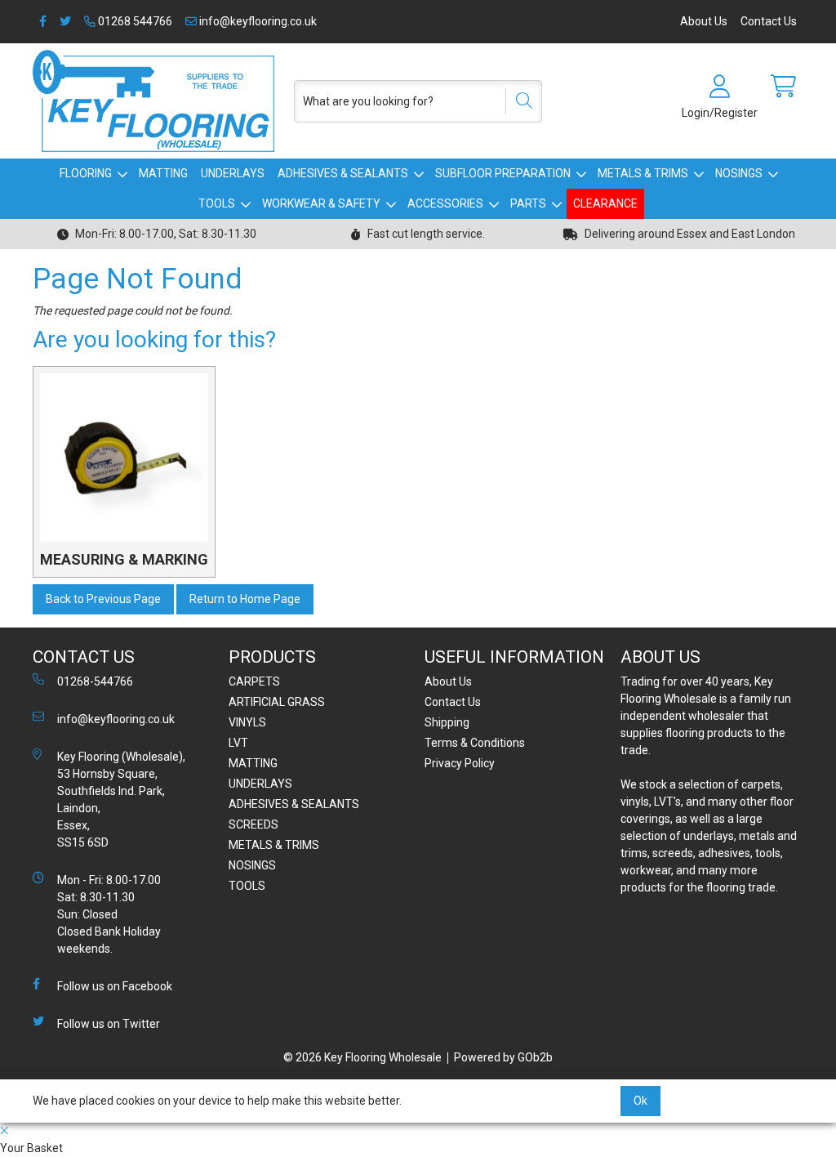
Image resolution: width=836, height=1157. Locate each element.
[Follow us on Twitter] (65, 21)
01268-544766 (95, 681)
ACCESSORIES (445, 203)
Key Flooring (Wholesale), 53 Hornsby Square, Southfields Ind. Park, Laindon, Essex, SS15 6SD (121, 799)
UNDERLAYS (233, 173)
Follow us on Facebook (114, 986)
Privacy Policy (460, 763)
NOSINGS (739, 173)
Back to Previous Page (103, 598)
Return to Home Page (244, 598)
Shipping (447, 722)
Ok (640, 1100)
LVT (238, 742)
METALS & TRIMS (643, 173)
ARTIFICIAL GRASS (277, 701)
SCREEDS (253, 824)
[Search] (518, 101)
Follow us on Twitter (108, 1023)
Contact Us (768, 21)
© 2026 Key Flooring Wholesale (362, 1057)
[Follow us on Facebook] (43, 21)
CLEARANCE (605, 203)
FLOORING (86, 173)
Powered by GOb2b (503, 1057)
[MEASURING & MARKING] (124, 457)
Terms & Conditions (475, 742)
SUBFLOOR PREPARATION (503, 173)
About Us (703, 21)
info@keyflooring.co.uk (257, 21)
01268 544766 (134, 21)
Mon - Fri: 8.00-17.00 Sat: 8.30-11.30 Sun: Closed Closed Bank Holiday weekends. (109, 914)
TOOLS (216, 203)
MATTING (163, 173)
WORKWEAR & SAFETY (321, 203)
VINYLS (247, 722)
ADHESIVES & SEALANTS (343, 173)
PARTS (528, 203)
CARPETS (254, 681)
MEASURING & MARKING (124, 559)
